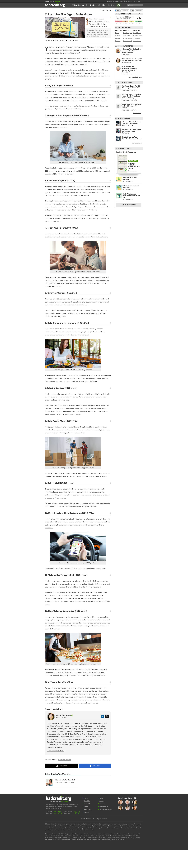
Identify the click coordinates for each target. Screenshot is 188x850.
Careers (86, 812)
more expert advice (134, 77)
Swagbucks (49, 310)
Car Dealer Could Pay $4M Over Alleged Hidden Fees (131, 87)
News (117, 33)
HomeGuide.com (61, 168)
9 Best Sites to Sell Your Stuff (65, 780)
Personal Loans (137, 35)
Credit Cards (137, 33)
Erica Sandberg (63, 715)
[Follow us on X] (61, 812)
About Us (87, 801)
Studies (117, 35)
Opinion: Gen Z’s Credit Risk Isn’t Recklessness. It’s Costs (132, 59)
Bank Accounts (127, 41)
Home (102, 10)
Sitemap (102, 804)
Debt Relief (126, 35)
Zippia (92, 503)
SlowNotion (49, 598)
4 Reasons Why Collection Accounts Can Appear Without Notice (131, 50)
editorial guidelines (100, 36)
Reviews (117, 41)
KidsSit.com (84, 204)
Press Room (87, 809)
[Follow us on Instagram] (55, 812)
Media (86, 806)
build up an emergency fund (88, 694)
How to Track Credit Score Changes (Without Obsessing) (131, 131)
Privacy (101, 801)
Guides (108, 10)
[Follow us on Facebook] (58, 812)
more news (137, 113)
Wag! (93, 106)
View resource (132, 171)
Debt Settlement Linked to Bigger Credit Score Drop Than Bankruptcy (131, 96)
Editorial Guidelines (105, 809)
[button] (79, 5)
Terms (101, 798)
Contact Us (87, 804)
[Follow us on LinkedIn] (78, 812)
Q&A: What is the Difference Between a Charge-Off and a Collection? (129, 69)
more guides (136, 143)
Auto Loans (136, 38)
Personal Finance (64, 760)
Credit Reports (127, 38)
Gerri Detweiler (126, 54)
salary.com (49, 528)
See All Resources (129, 205)
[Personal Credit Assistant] (118, 5)
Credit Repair (127, 33)
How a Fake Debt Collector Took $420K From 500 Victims (131, 106)
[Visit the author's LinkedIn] (102, 716)
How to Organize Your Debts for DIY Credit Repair (132, 138)
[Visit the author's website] (107, 716)
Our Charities (103, 806)
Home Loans (137, 41)
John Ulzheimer (126, 74)
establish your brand (53, 73)
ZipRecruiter (85, 375)
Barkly (84, 106)
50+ (135, 798)
